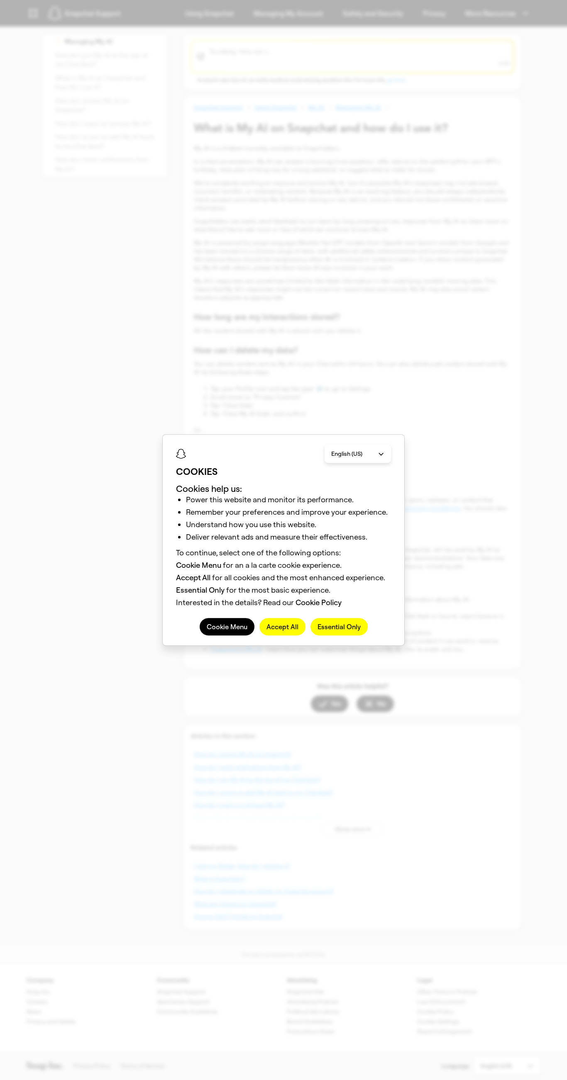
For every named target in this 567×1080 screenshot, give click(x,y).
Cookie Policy (319, 602)
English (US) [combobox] (346, 453)
